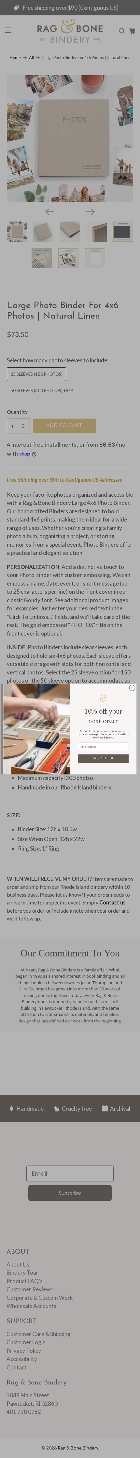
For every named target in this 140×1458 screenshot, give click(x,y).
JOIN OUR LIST (103, 758)
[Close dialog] (132, 688)
